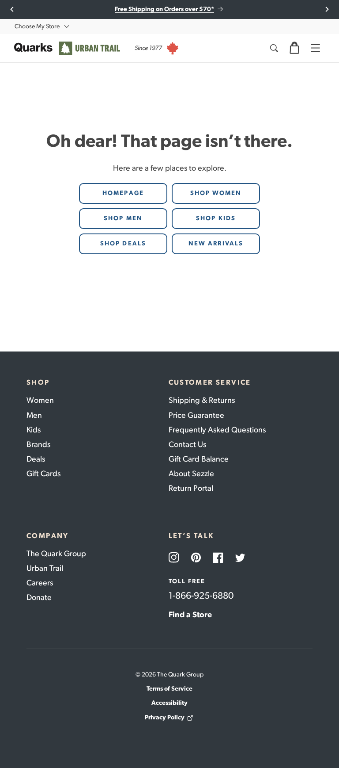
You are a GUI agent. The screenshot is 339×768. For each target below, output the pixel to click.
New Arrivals (215, 243)
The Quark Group (56, 553)
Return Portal (191, 488)
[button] (294, 48)
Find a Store (190, 614)
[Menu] (315, 48)
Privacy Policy (165, 717)
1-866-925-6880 (201, 595)
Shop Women (216, 193)
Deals (35, 459)
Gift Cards (43, 473)
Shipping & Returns (202, 400)
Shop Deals (123, 243)
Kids (33, 430)
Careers (39, 583)
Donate (39, 597)
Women (40, 400)
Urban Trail (44, 568)
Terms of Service (169, 688)
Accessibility (169, 703)
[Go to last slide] (12, 9)
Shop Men (123, 218)
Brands (38, 444)
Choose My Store (37, 26)
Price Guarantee (196, 415)
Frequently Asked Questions (217, 430)
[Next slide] (327, 9)
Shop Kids (216, 218)
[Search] (273, 48)
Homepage (123, 193)
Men (34, 415)
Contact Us (187, 444)
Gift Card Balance (199, 459)
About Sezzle (191, 473)
